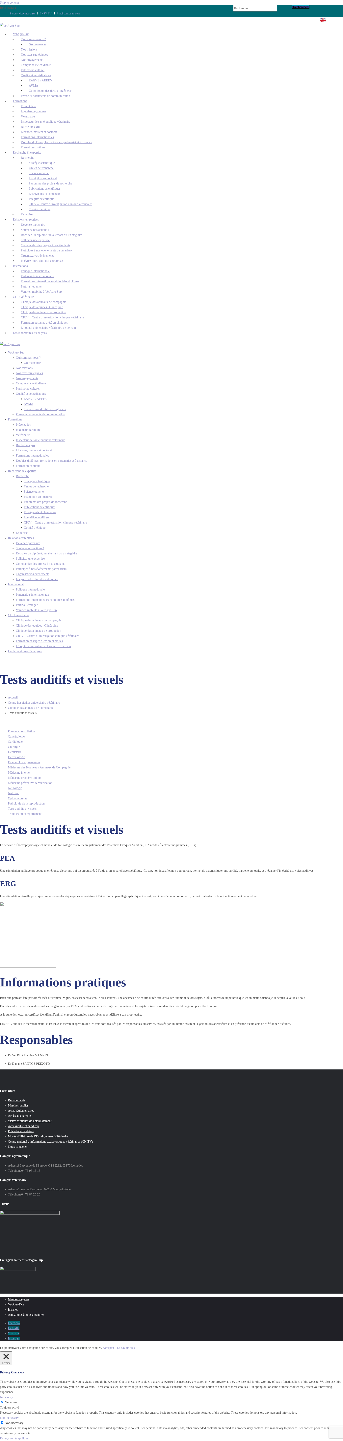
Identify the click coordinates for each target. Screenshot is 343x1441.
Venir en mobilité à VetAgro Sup (41, 291)
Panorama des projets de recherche (45, 502)
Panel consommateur (68, 13)
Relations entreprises (21, 538)
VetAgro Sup (16, 352)
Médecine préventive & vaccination (30, 783)
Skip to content (9, 2)
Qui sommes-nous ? (28, 357)
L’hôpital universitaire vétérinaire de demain (43, 646)
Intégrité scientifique (36, 517)
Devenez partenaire (28, 543)
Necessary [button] (6, 1397)
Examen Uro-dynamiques (24, 762)
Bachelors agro (25, 445)
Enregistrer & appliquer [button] (14, 1438)
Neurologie (15, 788)
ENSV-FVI (46, 13)
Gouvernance (32, 362)
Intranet (12, 1309)
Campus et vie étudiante (31, 383)
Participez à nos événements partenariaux (41, 568)
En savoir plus (126, 1347)
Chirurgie (14, 746)
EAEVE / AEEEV (35, 398)
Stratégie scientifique (37, 481)
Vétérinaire (23, 435)
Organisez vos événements (32, 574)
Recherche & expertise (22, 471)
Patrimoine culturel (28, 388)
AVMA (28, 404)
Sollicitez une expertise (30, 558)
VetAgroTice (16, 1304)
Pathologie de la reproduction (26, 803)
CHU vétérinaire (18, 615)
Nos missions (24, 368)
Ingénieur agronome (28, 429)
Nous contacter (17, 1146)
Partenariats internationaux (32, 594)
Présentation (23, 424)
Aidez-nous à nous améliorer (26, 1314)
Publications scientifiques (39, 507)
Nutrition (13, 793)
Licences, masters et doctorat (34, 450)
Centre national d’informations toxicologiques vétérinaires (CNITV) (50, 1141)
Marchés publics (18, 1105)
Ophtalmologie (17, 798)
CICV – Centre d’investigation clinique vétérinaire (60, 204)
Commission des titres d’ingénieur (45, 409)
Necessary (11, 1402)
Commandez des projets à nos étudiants (40, 563)
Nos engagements (27, 378)
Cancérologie (16, 736)
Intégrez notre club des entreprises (42, 260)
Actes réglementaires (21, 1110)
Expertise (22, 532)
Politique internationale (30, 589)
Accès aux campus (19, 1115)
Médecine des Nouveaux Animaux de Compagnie (39, 767)
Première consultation (21, 731)
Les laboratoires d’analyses (30, 332)
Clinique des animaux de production (38, 630)
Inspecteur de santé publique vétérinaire (45, 121)
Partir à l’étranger (27, 605)
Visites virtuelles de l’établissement (29, 1121)
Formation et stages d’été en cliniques (39, 641)
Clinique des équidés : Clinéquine (37, 625)
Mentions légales (18, 1299)
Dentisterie (14, 752)
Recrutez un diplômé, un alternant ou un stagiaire (46, 553)
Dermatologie (16, 757)
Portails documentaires (22, 13)
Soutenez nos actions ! (30, 548)
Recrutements (16, 1100)
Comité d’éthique (39, 209)
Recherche (22, 476)
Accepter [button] (108, 1347)
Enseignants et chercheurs (40, 512)
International (16, 584)
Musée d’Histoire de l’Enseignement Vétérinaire (38, 1136)
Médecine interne (19, 772)
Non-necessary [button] (9, 1417)
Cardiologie (15, 741)
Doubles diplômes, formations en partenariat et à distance (56, 142)
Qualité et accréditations (31, 393)
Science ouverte (34, 491)
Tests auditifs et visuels (22, 808)
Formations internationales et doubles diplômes (50, 281)
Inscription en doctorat (38, 496)
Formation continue (28, 465)
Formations (15, 419)
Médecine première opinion (25, 777)
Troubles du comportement (24, 813)
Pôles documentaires (21, 1131)
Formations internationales (32, 455)
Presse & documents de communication (45, 95)
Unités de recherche (36, 486)
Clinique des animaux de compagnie (38, 620)
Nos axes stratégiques (29, 373)
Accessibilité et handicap (23, 1126)
